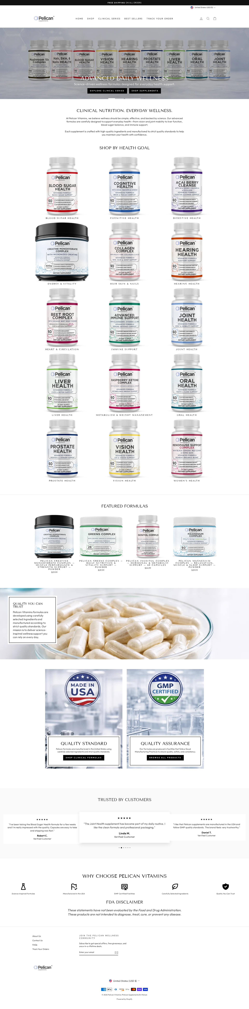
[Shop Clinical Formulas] (83, 719)
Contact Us (37, 940)
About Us (36, 936)
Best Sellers (133, 18)
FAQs (34, 945)
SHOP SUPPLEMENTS (91, 70)
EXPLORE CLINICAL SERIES (53, 70)
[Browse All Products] (165, 719)
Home (79, 18)
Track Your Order (160, 18)
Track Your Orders (40, 949)
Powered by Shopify (124, 999)
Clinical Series (109, 18)
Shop (90, 18)
